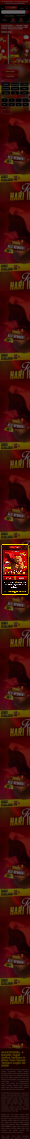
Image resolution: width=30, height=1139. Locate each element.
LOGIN (21, 578)
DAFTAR (8, 578)
